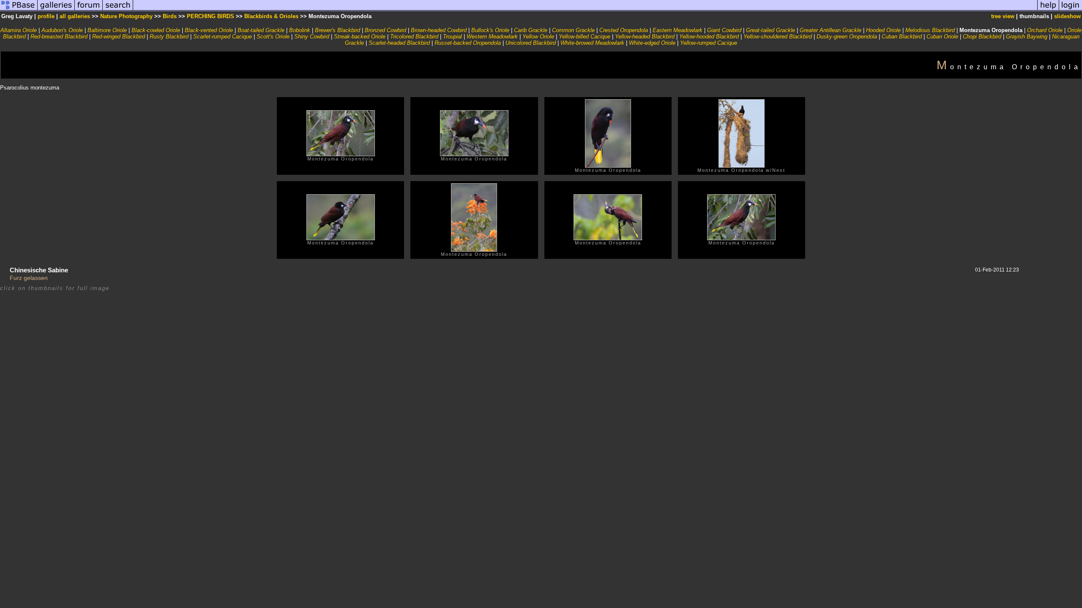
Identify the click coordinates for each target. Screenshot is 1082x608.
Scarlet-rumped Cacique (222, 36)
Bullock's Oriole (490, 30)
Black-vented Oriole (209, 30)
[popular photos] (585, 10)
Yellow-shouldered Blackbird (777, 36)
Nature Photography (126, 16)
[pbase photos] (19, 10)
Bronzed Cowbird (385, 30)
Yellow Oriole (538, 36)
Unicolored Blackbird (530, 43)
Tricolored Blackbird (414, 36)
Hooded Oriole (883, 30)
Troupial (452, 36)
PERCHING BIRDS (210, 16)
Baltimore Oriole (107, 30)
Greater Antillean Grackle (830, 30)
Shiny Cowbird (311, 36)
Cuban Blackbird (902, 36)
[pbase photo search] (118, 10)
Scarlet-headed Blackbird (399, 43)
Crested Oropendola (623, 30)
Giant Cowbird (724, 30)
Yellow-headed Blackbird (645, 36)
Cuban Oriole (942, 36)
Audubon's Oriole (62, 30)
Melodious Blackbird (930, 30)
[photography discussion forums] (89, 10)
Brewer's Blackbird (337, 30)
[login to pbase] (1070, 10)
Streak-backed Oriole (359, 36)
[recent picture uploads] (56, 10)
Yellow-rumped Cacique (708, 43)
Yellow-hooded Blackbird (709, 36)
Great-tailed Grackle (770, 30)
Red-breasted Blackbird (58, 36)
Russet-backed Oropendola (467, 43)
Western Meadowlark (492, 36)
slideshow (1067, 16)
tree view (1002, 16)
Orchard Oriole (1045, 30)
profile (46, 16)
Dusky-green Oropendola (847, 36)
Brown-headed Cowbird (439, 30)
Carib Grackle (530, 30)
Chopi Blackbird (982, 36)
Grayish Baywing (1026, 36)
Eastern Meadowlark (677, 30)
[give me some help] (1048, 10)
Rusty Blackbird (169, 36)
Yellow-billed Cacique (584, 36)
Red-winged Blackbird (118, 36)
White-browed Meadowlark (592, 43)
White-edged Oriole (652, 43)
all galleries (75, 16)
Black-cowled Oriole (155, 30)
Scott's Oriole (273, 36)
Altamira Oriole (18, 30)
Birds (170, 16)
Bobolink (299, 30)
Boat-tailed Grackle (261, 30)
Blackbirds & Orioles (271, 16)
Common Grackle (573, 30)
